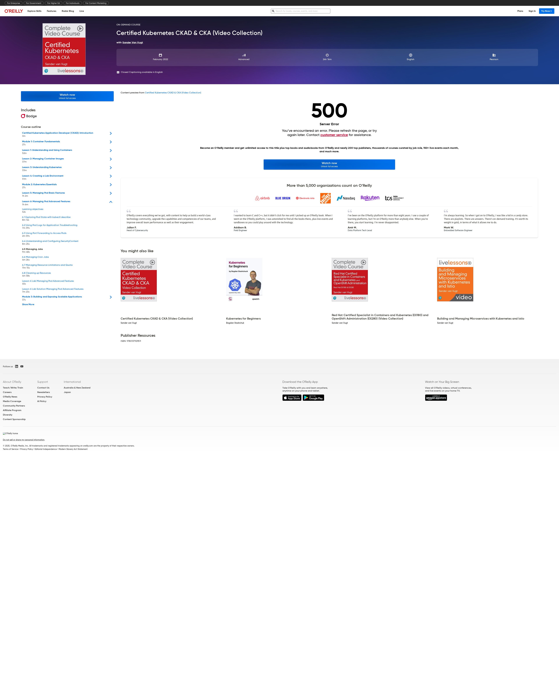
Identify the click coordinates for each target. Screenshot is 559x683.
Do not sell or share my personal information (23, 440)
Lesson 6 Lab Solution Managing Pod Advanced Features (52, 290)
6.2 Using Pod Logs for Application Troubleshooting (49, 226)
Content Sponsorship (14, 419)
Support (42, 382)
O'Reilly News (10, 396)
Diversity (7, 414)
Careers (7, 392)
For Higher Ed (53, 3)
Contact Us (43, 387)
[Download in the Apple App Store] (291, 400)
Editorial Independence (46, 449)
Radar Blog (68, 11)
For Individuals (72, 3)
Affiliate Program (12, 410)
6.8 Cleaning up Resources (36, 274)
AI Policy (41, 401)
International (72, 382)
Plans (520, 11)
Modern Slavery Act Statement (73, 449)
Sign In (532, 11)
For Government (33, 3)
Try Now (545, 11)
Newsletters (43, 392)
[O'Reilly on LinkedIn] (16, 366)
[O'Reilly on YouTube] (21, 366)
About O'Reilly (12, 382)
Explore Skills (34, 11)
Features (51, 11)
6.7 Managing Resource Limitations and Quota (47, 266)
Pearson (494, 59)
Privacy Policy (44, 396)
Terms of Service (10, 449)
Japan (67, 392)
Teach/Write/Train (13, 387)
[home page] (14, 11)
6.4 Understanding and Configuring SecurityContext (50, 242)
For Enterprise (13, 3)
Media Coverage (12, 401)
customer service (334, 135)
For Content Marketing (95, 3)
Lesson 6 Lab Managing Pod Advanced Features (48, 282)
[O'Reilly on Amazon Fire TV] (436, 400)
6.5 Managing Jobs (32, 250)
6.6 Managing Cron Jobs (35, 258)
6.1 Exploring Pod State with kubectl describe (46, 218)
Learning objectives (32, 210)
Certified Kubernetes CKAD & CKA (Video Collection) (173, 92)
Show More (28, 304)
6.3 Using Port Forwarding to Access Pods (44, 234)
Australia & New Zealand (77, 387)
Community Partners (14, 405)
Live (81, 11)
